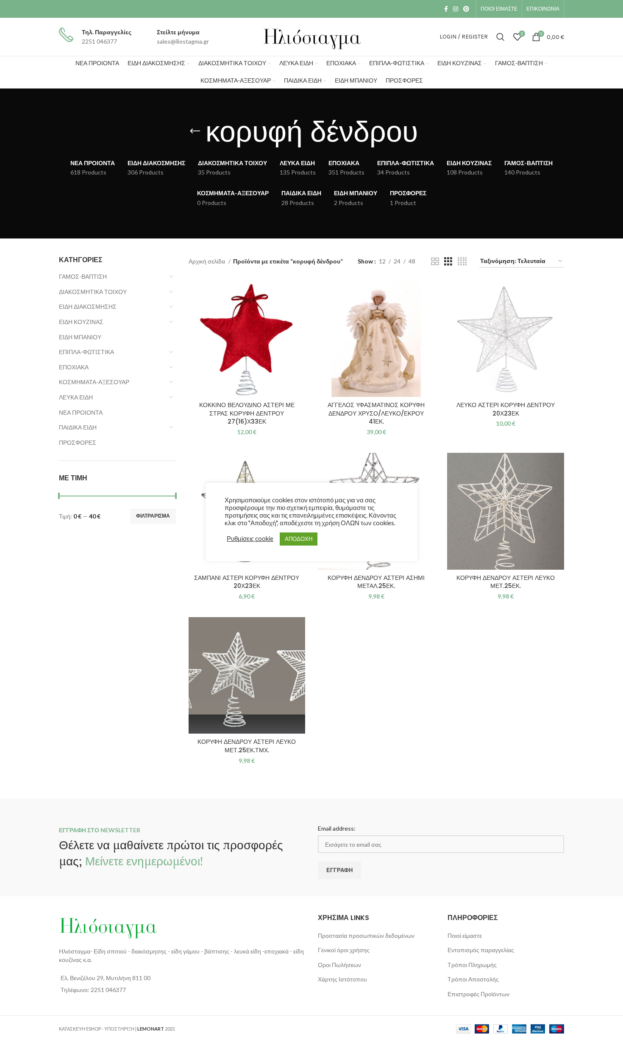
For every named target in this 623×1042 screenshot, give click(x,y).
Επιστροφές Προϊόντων (478, 994)
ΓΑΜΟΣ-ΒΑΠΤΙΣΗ (83, 276)
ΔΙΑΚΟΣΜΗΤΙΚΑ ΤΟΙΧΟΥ (93, 291)
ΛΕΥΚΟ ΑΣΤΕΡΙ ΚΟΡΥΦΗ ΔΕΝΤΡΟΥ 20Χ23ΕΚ (505, 409)
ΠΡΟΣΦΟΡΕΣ (77, 442)
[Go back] (195, 131)
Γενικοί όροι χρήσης (344, 949)
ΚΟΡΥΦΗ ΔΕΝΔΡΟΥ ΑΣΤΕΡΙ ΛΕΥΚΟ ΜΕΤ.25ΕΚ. (505, 582)
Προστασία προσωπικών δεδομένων (366, 935)
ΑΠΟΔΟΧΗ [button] (298, 538)
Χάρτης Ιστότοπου (342, 979)
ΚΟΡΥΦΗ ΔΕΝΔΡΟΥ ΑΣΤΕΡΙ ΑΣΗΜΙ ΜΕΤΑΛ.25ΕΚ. (376, 582)
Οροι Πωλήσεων (339, 964)
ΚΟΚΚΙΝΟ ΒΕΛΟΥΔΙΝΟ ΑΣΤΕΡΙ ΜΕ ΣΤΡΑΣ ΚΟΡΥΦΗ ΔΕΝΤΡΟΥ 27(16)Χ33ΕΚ (247, 413)
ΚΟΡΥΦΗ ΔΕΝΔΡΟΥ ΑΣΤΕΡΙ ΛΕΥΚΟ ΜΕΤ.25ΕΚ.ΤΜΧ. (246, 745)
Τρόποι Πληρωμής (472, 964)
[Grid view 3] (448, 261)
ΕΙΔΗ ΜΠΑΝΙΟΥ (80, 337)
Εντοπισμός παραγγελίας (481, 949)
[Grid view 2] (435, 261)
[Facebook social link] (446, 8)
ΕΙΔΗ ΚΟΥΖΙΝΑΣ (81, 321)
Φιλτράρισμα (153, 516)
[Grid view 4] (462, 261)
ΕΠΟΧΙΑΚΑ (74, 367)
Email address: (337, 828)
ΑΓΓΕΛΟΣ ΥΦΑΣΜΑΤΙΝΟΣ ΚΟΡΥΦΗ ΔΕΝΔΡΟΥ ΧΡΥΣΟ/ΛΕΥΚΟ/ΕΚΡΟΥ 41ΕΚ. (376, 413)
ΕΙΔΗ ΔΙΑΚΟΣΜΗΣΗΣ (88, 306)
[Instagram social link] (456, 8)
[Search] (500, 36)
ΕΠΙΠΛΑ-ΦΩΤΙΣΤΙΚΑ (86, 351)
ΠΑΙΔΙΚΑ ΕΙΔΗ (78, 427)
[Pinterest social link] (466, 8)
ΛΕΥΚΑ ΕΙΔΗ (76, 397)
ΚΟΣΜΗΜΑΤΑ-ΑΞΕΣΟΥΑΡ (94, 381)
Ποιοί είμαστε (465, 935)
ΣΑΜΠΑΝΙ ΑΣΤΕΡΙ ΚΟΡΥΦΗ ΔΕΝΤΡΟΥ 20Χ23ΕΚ (246, 582)
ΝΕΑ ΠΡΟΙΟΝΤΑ (81, 412)
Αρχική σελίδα (207, 261)
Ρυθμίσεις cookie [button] (250, 538)
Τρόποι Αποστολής (473, 979)
